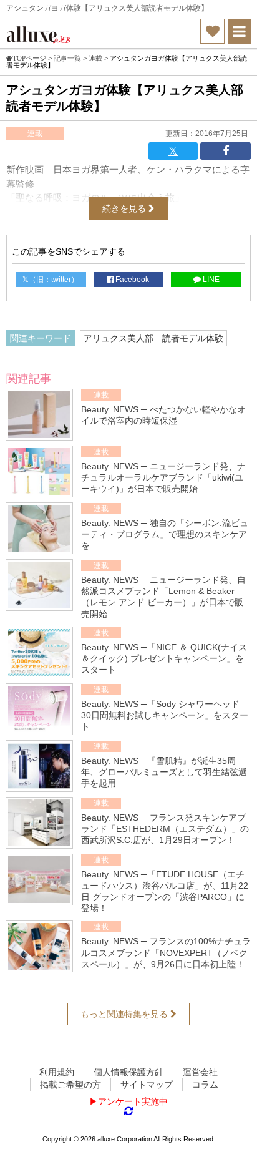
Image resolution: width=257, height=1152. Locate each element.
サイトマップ (146, 1085)
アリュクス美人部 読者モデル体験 (153, 338)
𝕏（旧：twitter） (50, 279)
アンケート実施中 (133, 1101)
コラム (205, 1085)
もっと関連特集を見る (125, 1014)
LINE (210, 279)
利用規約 (56, 1072)
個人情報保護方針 (128, 1072)
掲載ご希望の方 (70, 1085)
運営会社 (200, 1072)
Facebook (131, 279)
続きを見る (125, 208)
